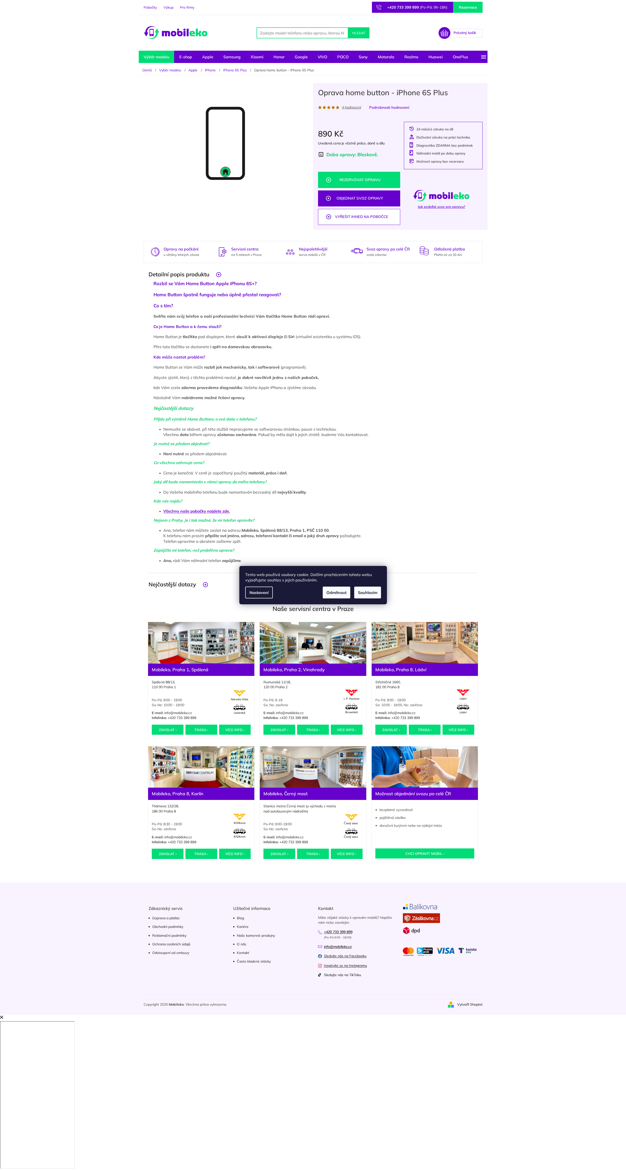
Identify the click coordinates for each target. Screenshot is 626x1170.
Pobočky (150, 7)
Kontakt (243, 953)
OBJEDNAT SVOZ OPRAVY (359, 198)
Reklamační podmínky (169, 935)
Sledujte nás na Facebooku (345, 956)
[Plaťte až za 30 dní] (424, 250)
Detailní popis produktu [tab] (179, 274)
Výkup (168, 7)
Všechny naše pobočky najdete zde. (196, 511)
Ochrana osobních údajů (171, 944)
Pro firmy (187, 7)
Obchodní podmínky (167, 926)
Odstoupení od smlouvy (170, 953)
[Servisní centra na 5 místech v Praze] (222, 251)
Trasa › (201, 730)
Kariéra (242, 926)
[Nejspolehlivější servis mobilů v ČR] (290, 251)
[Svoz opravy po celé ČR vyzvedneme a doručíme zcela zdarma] (357, 250)
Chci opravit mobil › (424, 853)
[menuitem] (156, 57)
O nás (241, 944)
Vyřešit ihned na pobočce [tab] (361, 216)
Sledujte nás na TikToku (342, 975)
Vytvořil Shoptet (470, 1004)
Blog (240, 918)
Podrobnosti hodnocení (389, 107)
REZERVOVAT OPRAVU (360, 179)
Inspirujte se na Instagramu (345, 965)
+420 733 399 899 (182, 718)
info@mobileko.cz (178, 713)
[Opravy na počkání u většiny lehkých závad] (155, 251)
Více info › (234, 730)
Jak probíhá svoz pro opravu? (441, 206)
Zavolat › (168, 730)
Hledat (359, 33)
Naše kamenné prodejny (256, 935)
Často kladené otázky (254, 961)
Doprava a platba (165, 918)
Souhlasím (367, 592)
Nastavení (259, 592)
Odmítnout (336, 592)
